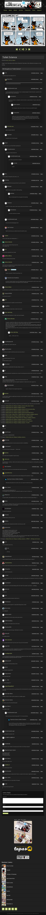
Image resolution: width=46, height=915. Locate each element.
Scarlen (6, 236)
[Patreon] (3, 909)
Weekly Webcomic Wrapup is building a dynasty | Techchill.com (18, 419)
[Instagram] (6, 909)
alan (6, 300)
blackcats (7, 459)
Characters (27, 10)
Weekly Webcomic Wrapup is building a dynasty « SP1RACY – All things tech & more (23, 539)
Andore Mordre (8, 242)
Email (4, 809)
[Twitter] (9, 909)
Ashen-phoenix (8, 640)
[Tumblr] (16, 909)
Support (39, 10)
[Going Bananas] (19, 49)
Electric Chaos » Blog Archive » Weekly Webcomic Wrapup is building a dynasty (22, 414)
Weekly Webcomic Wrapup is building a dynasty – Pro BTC (18, 423)
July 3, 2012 (8, 60)
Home (5, 10)
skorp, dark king (8, 312)
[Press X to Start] (29, 49)
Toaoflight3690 (8, 653)
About (15, 10)
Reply (42, 73)
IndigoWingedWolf (9, 686)
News (10, 10)
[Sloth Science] (23, 30)
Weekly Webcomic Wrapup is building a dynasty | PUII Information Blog (20, 409)
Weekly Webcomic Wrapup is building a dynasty (15, 407)
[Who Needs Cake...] (17, 49)
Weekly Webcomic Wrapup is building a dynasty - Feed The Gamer (19, 416)
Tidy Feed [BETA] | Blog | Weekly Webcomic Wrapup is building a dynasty (20, 418)
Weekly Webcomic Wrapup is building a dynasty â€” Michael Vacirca (20, 412)
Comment (4, 797)
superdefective (8, 473)
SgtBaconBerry (8, 256)
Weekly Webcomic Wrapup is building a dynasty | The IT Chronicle (19, 421)
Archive (21, 10)
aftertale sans (10, 126)
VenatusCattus (8, 563)
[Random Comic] (23, 49)
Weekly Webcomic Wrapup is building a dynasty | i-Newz (17, 411)
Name (4, 805)
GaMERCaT (7, 765)
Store (33, 10)
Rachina (6, 393)
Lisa (5, 249)
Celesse (13, 60)
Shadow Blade (8, 287)
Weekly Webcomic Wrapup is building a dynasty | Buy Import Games (20, 406)
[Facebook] (13, 909)
